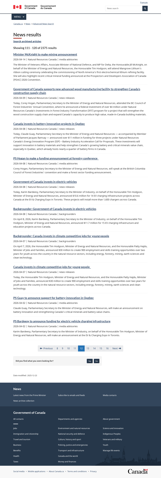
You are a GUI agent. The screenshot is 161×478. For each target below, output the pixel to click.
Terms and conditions (77, 471)
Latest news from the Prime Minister (29, 395)
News (27, 24)
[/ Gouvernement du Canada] (34, 7)
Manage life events (111, 450)
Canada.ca (18, 24)
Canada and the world (68, 456)
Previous (48, 348)
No (96, 361)
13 (88, 348)
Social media (19, 471)
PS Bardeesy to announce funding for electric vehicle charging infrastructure (61, 321)
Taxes (15, 461)
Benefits (17, 450)
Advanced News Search (43, 24)
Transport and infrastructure (71, 450)
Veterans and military (112, 439)
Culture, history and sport (69, 439)
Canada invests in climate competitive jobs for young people (52, 267)
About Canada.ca (56, 471)
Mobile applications (36, 471)
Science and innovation (113, 428)
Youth (105, 445)
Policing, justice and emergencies (73, 445)
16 (107, 348)
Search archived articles (27, 41)
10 (68, 348)
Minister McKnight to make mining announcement (45, 54)
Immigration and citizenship (25, 434)
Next (115, 348)
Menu (18, 16)
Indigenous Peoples (112, 434)
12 (81, 348)
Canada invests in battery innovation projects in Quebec (49, 123)
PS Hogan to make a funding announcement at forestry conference (56, 158)
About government (111, 419)
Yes (89, 361)
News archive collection (23, 401)
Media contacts (110, 395)
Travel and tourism (21, 439)
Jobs (15, 428)
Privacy (93, 471)
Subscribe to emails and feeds (71, 395)
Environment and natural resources (74, 428)
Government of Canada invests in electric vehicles (45, 181)
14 (94, 348)
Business (17, 445)
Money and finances (67, 461)
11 (75, 348)
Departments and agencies (70, 419)
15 (100, 348)
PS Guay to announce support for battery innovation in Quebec (53, 298)
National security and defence (71, 434)
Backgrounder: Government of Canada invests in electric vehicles (54, 209)
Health (16, 456)
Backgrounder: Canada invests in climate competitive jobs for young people (61, 236)
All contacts (18, 419)
